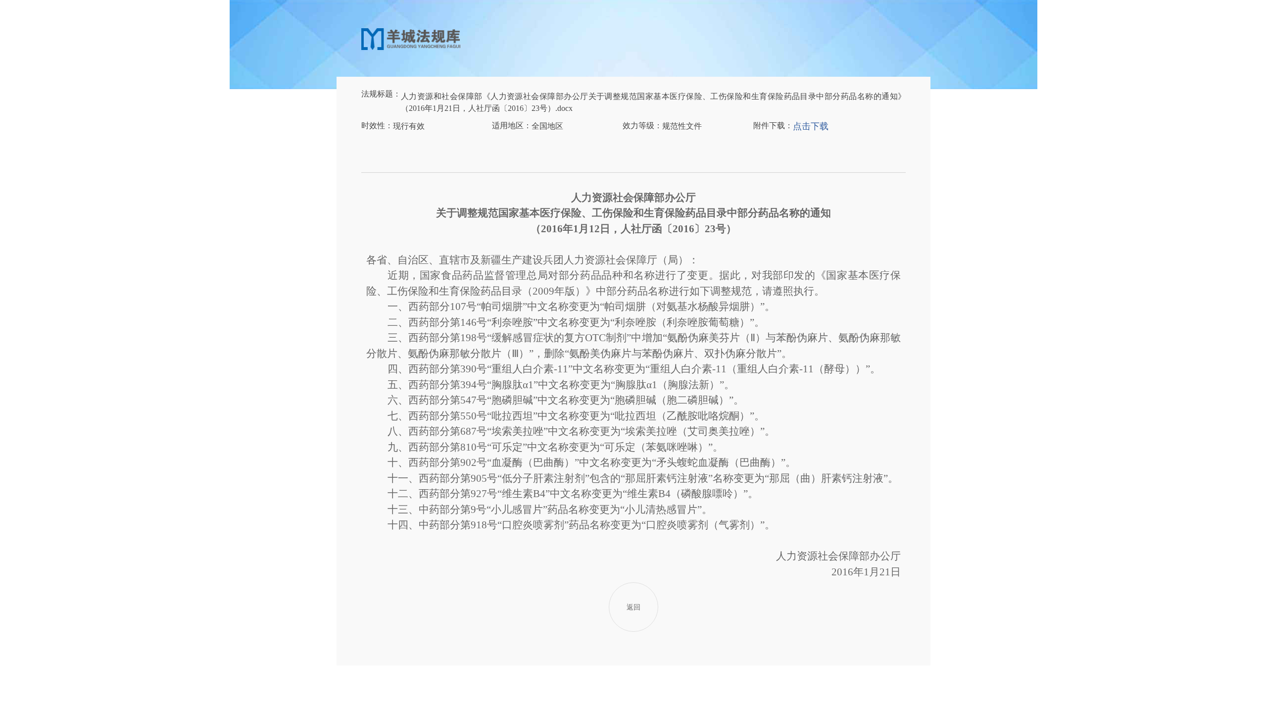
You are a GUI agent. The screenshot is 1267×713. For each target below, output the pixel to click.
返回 (633, 607)
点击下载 (810, 126)
